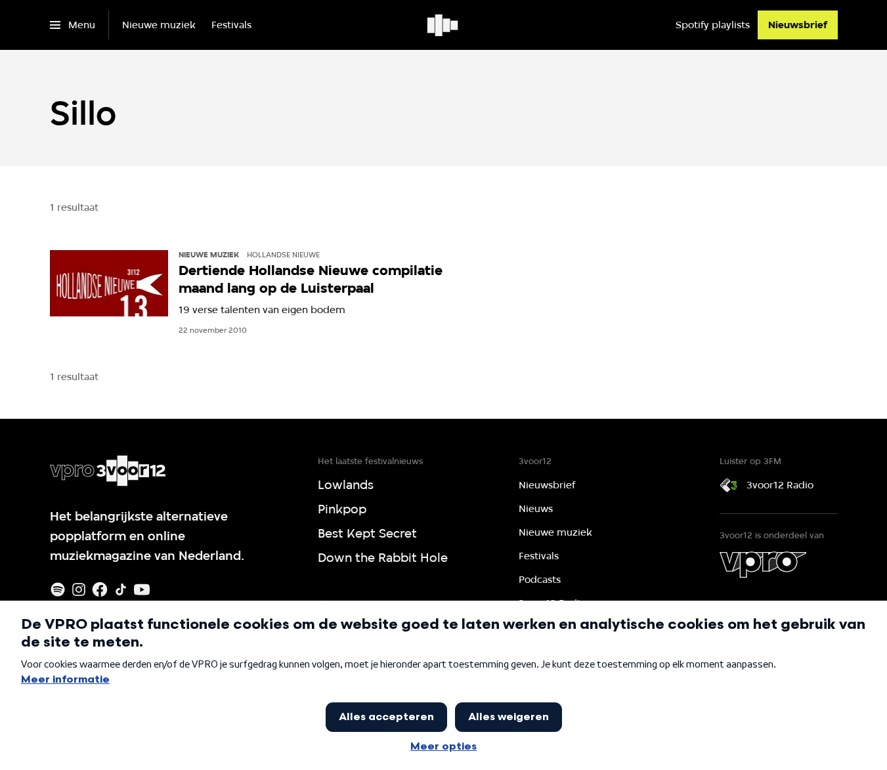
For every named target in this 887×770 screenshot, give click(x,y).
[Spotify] (58, 589)
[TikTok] (121, 589)
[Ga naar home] (443, 25)
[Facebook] (100, 589)
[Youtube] (142, 589)
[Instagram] (79, 589)
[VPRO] (763, 564)
